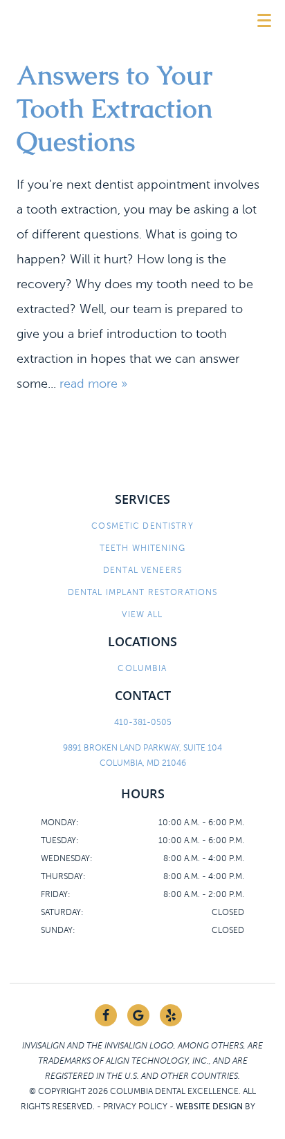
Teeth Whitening (142, 548)
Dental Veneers (142, 570)
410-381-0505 (143, 722)
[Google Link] (138, 1015)
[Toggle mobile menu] (264, 20)
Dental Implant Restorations (143, 592)
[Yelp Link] (171, 1015)
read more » (93, 383)
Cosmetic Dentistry (142, 526)
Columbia (142, 668)
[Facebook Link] (106, 1015)
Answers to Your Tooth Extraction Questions (114, 108)
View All (142, 614)
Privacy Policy (135, 1106)
